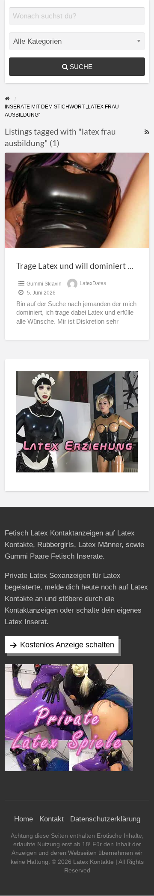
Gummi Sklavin (44, 284)
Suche (80, 66)
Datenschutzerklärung (105, 819)
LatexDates (93, 284)
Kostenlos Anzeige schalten (67, 644)
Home (23, 819)
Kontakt (51, 819)
